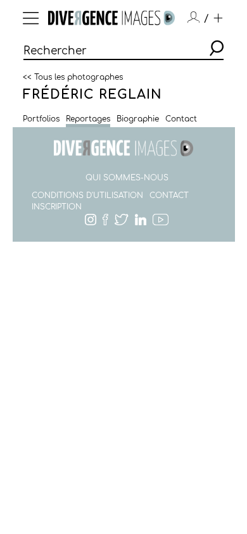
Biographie (138, 119)
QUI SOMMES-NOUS (127, 177)
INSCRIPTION (57, 206)
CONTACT (169, 195)
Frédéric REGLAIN (92, 94)
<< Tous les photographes (73, 76)
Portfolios (41, 119)
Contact (181, 119)
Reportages (88, 119)
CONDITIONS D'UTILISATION (87, 195)
